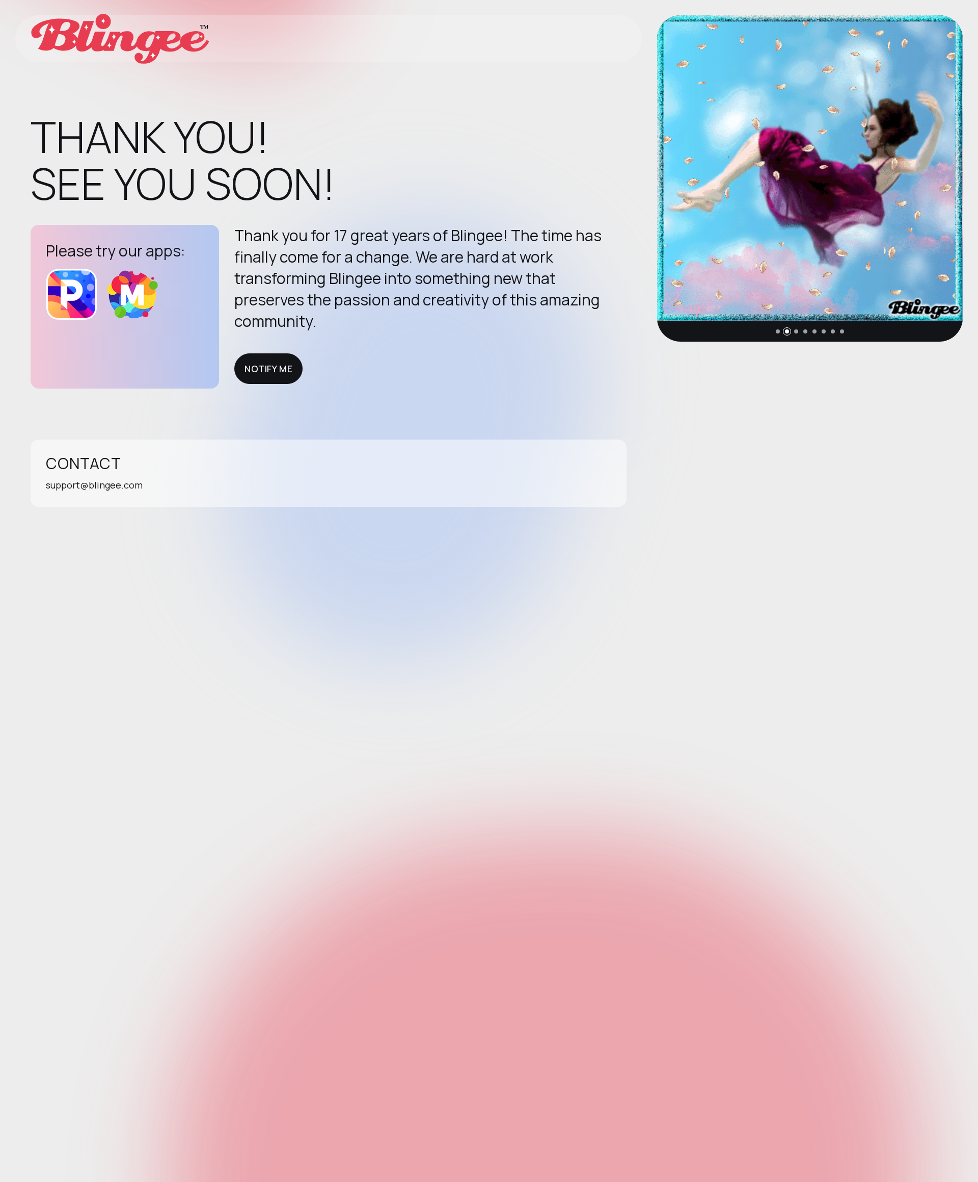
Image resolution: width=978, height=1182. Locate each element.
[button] (778, 331)
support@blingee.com (94, 485)
